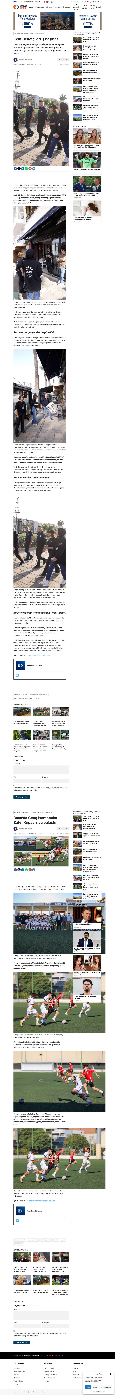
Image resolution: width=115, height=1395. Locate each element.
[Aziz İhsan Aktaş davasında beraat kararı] (77, 83)
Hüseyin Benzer (47, 1240)
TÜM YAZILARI (63, 60)
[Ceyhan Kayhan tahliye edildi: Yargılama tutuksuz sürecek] (77, 59)
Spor (69, 7)
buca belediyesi (20, 1240)
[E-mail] (17, 676)
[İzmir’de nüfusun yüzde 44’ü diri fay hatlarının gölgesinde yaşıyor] (77, 120)
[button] (111, 1374)
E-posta (45, 777)
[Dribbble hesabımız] (59, 1355)
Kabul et (88, 1387)
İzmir (25, 694)
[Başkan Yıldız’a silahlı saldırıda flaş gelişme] (22, 713)
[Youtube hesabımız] (88, 2)
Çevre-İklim (92, 7)
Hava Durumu (49, 1368)
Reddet (95, 1387)
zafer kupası (19, 1244)
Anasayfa (32, 7)
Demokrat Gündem (26, 60)
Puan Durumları (49, 1378)
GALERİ (18, 2)
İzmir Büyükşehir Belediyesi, (39, 694)
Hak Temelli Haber (76, 7)
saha (37, 698)
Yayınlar (47, 1381)
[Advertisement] (41, 177)
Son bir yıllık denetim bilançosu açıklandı (41, 1201)
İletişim (75, 1368)
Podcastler (40, 7)
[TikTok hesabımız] (90, 2)
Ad (15, 777)
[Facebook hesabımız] (41, 1355)
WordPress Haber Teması (38, 1392)
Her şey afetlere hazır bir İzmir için (38, 655)
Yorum (17, 764)
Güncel (52, 833)
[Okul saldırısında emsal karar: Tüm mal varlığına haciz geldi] (77, 101)
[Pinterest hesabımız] (93, 2)
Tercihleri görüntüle (105, 1387)
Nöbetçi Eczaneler (50, 1375)
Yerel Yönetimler (85, 7)
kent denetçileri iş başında (23, 698)
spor (63, 1240)
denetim (17, 694)
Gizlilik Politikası (97, 1391)
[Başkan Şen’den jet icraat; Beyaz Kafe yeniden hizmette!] (60, 713)
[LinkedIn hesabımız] (98, 2)
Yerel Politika (18, 1381)
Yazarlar (76, 1375)
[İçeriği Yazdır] (33, 168)
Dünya (15, 1384)
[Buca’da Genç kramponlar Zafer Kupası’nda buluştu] (41, 713)
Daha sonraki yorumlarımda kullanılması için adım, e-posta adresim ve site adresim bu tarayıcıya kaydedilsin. (40, 789)
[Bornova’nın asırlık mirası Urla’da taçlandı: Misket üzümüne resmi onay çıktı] (22, 736)
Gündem (49, 7)
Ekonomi (56, 7)
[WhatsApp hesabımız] (101, 2)
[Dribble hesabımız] (95, 2)
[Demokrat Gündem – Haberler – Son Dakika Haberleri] (20, 9)
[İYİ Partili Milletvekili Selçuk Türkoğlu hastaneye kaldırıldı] (77, 51)
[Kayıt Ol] (97, 7)
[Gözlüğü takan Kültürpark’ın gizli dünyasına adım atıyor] (60, 736)
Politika (64, 7)
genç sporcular (33, 1240)
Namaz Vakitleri (49, 1371)
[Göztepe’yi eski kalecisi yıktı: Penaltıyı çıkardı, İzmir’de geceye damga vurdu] (77, 110)
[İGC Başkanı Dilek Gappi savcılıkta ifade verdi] (77, 67)
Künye (103, 1391)
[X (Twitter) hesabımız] (82, 2)
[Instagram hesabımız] (85, 2)
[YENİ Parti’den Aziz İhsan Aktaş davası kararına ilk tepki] (77, 42)
